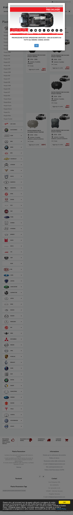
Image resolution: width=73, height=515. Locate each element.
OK (36, 45)
